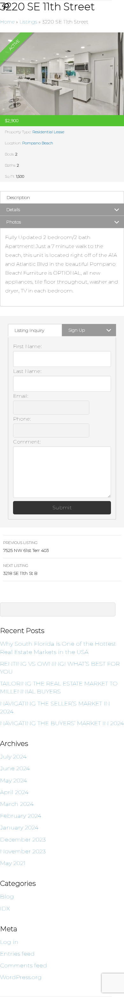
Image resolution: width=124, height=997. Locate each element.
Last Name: (27, 371)
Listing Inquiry (29, 330)
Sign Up (76, 330)
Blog (7, 896)
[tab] (62, 197)
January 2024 (19, 827)
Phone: (22, 419)
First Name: (27, 346)
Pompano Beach (37, 143)
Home (7, 22)
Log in (9, 942)
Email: (20, 396)
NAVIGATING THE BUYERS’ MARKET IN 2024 (62, 723)
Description (18, 197)
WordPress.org (21, 977)
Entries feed (17, 953)
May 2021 (12, 863)
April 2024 (14, 792)
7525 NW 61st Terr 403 (26, 546)
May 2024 (13, 780)
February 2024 (20, 815)
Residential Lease (48, 131)
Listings (28, 22)
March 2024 (17, 804)
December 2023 (23, 839)
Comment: (27, 442)
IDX (5, 908)
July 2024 (13, 756)
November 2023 (23, 851)
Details (13, 209)
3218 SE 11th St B (20, 569)
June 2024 (15, 768)
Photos (13, 222)
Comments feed (23, 965)
